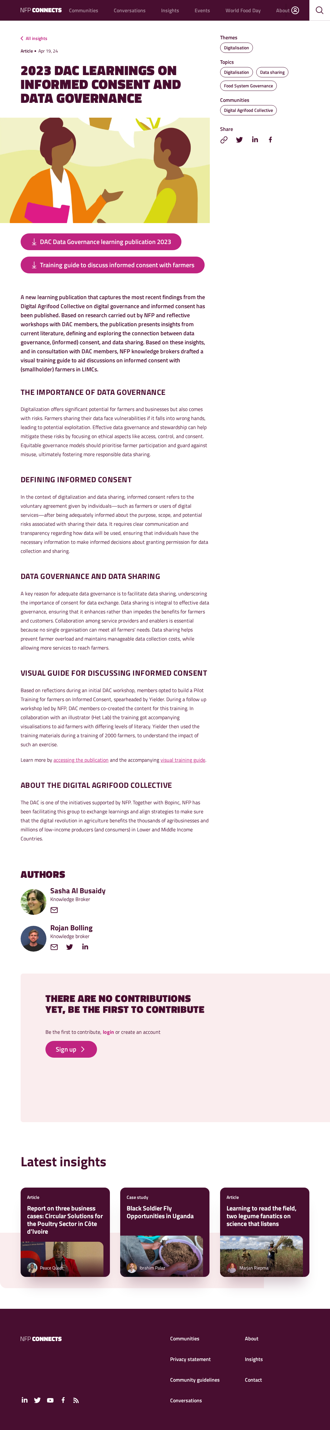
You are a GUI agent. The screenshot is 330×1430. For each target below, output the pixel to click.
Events (202, 10)
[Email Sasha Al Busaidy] (57, 910)
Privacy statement (190, 1359)
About (283, 10)
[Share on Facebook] (270, 140)
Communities (83, 10)
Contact (253, 1380)
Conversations (130, 10)
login (108, 1032)
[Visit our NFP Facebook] (63, 1400)
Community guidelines (195, 1380)
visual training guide (182, 760)
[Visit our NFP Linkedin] (24, 1400)
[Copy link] (224, 140)
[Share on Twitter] (239, 140)
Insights (170, 10)
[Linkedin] (88, 947)
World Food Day (243, 10)
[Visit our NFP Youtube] (50, 1400)
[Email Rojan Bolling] (57, 947)
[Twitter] (73, 947)
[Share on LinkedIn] (255, 140)
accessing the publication (81, 760)
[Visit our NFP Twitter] (37, 1400)
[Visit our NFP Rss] (76, 1400)
